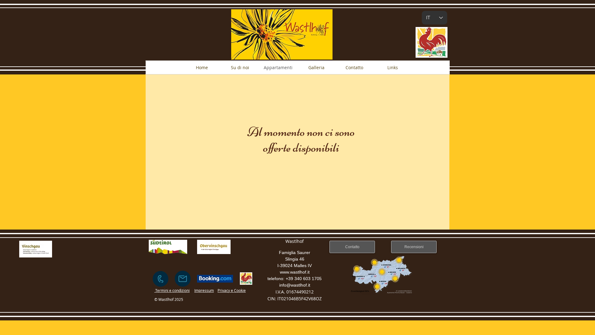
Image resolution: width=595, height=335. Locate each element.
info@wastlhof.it (294, 285)
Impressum (204, 290)
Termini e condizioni (172, 290)
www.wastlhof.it (295, 272)
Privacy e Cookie (232, 290)
